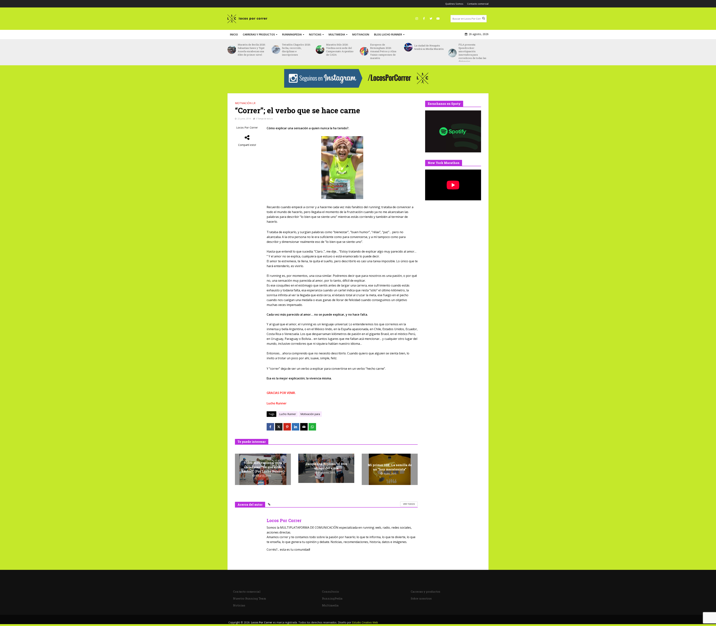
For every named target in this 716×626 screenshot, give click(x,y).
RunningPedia (292, 34)
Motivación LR (245, 103)
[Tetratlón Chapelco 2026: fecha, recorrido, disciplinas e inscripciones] (231, 49)
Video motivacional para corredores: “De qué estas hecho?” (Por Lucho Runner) (263, 467)
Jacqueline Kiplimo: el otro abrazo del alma (326, 466)
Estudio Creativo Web (365, 622)
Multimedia (337, 34)
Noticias (315, 34)
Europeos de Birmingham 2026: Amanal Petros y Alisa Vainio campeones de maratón (339, 51)
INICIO (234, 34)
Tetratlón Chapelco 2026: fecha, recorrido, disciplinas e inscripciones (252, 49)
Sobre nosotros (421, 598)
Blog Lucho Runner (388, 34)
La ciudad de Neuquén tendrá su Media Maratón (384, 47)
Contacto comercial (478, 3)
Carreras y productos (259, 34)
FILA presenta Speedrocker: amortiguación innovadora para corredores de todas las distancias (428, 53)
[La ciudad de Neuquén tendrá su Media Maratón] (364, 47)
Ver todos (409, 504)
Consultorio (330, 591)
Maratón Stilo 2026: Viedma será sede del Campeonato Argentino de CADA (295, 49)
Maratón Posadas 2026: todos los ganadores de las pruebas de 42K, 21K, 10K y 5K (472, 49)
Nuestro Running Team (249, 598)
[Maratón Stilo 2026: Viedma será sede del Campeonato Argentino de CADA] (276, 49)
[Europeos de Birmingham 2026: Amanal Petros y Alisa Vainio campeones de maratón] (320, 51)
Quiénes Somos (454, 3)
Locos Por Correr (247, 127)
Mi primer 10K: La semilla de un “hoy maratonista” (390, 467)
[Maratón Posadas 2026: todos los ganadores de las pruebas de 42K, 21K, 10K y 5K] (452, 49)
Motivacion (360, 34)
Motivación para (310, 414)
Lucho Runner (287, 414)
